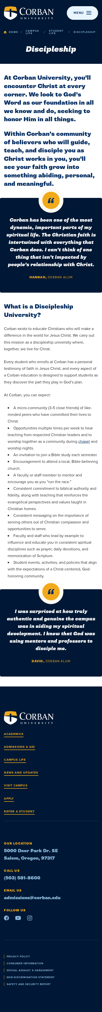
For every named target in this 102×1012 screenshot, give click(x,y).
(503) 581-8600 (22, 878)
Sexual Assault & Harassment (30, 970)
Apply (9, 798)
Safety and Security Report (29, 984)
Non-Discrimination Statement (31, 977)
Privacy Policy (18, 956)
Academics (14, 734)
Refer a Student (19, 811)
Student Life (56, 32)
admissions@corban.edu (32, 898)
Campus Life (32, 32)
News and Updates (21, 772)
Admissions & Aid (19, 747)
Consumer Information (25, 963)
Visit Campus (15, 785)
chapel (84, 441)
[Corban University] (28, 13)
